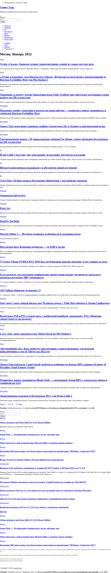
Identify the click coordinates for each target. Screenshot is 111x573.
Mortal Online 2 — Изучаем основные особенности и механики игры (40, 234)
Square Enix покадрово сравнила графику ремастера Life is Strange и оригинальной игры (52, 126)
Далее (20, 404)
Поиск (2, 17)
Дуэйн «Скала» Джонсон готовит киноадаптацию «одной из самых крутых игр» (47, 64)
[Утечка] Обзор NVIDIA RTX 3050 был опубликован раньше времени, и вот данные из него (53, 261)
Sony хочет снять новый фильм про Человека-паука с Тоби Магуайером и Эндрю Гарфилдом (54, 303)
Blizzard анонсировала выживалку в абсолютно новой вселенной (38, 167)
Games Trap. (7, 7)
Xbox (6, 33)
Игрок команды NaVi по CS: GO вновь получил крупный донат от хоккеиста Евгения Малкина (45, 490)
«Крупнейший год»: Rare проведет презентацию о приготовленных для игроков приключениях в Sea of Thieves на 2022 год (47, 350)
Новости (7, 26)
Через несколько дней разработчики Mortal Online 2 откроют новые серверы (36, 443)
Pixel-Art (5, 208)
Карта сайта (8, 39)
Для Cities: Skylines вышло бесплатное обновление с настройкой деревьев (43, 180)
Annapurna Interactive (13, 195)
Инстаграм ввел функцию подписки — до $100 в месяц (32, 246)
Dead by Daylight (9, 221)
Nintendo (7, 28)
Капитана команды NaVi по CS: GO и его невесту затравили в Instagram (34, 507)
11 (12, 404)
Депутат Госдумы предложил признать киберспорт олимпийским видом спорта (37, 499)
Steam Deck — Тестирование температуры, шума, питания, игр (29, 434)
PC (5, 30)
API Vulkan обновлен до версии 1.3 (20, 290)
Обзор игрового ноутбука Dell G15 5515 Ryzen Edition (25, 422)
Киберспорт (8, 37)
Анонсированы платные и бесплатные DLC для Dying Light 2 (36, 395)
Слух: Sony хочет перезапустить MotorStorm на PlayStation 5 (35, 333)
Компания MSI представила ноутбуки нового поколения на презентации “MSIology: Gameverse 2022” (48, 451)
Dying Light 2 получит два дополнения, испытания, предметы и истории (42, 154)
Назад (2, 404)
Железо (7, 35)
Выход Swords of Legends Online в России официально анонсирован (32, 460)
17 (17, 404)
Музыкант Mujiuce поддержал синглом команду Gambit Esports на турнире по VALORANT (43, 482)
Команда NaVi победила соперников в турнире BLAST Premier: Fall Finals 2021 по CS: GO (42, 468)
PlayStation (8, 31)
